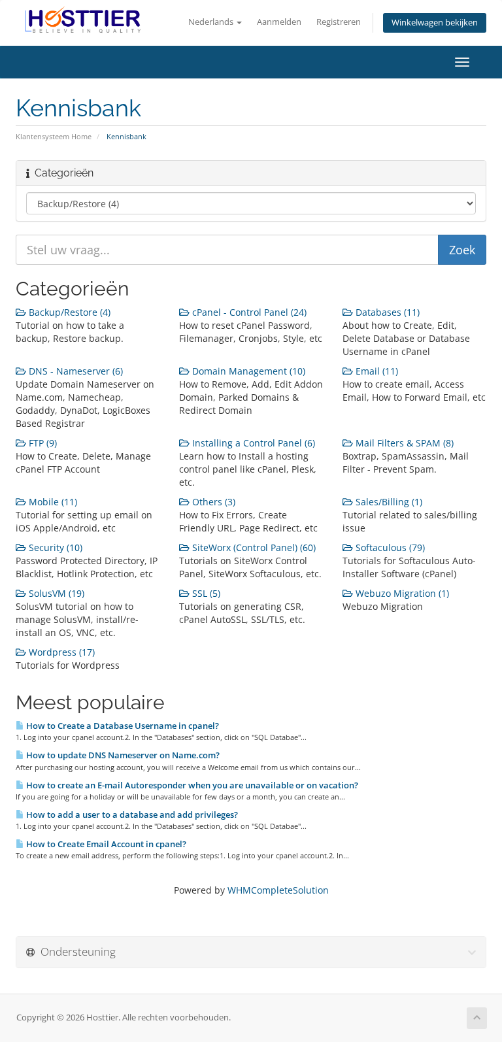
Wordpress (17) (60, 652)
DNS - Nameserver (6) (74, 371)
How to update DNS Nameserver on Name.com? (122, 755)
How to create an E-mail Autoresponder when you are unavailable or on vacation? (191, 785)
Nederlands (211, 21)
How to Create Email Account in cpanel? (105, 844)
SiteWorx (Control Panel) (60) (253, 547)
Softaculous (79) (389, 547)
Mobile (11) (51, 502)
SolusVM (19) (55, 593)
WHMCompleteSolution (278, 890)
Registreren (338, 21)
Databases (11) (386, 312)
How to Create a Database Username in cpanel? (121, 725)
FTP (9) (41, 443)
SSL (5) (205, 593)
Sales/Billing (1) (387, 502)
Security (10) (54, 547)
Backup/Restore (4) (68, 312)
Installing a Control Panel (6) (252, 443)
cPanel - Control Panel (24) (248, 312)
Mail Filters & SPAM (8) (403, 443)
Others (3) (212, 502)
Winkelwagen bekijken (435, 22)
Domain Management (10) (247, 371)
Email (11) (375, 371)
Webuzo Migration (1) (401, 593)
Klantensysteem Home (54, 136)
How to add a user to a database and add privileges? (131, 814)
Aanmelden (279, 21)
